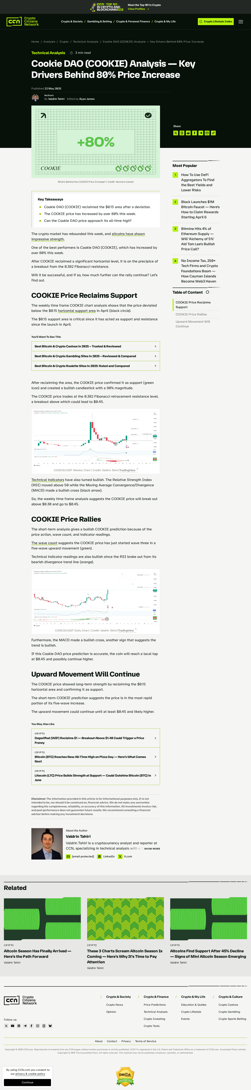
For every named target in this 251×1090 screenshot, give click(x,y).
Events (185, 1019)
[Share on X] (175, 133)
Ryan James (87, 99)
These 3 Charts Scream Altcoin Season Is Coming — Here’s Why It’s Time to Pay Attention (124, 956)
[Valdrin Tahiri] (47, 844)
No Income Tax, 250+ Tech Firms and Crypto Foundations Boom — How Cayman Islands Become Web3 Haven (199, 271)
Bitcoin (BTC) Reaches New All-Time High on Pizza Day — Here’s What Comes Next (90, 759)
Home (35, 41)
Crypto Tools (151, 1026)
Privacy (126, 1041)
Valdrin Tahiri (56, 99)
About (99, 1041)
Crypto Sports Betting (232, 1019)
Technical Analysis (85, 41)
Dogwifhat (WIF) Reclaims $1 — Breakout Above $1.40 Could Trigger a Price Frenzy (89, 740)
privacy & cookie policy (30, 1073)
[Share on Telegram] (200, 133)
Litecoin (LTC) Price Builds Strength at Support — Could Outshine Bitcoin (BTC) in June (93, 778)
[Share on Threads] (182, 133)
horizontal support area (77, 311)
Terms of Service (145, 1041)
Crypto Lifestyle (191, 1012)
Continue (27, 1082)
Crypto (64, 41)
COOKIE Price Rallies (191, 314)
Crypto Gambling (229, 1012)
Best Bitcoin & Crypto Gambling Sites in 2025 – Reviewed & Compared (85, 356)
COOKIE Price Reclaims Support (193, 305)
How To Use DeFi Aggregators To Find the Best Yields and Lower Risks (197, 182)
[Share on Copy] (213, 133)
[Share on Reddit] (188, 133)
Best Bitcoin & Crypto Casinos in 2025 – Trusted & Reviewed (78, 346)
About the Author (76, 830)
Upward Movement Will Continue (193, 324)
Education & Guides (193, 1004)
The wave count (44, 543)
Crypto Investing (154, 1019)
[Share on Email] (207, 133)
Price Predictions (155, 1004)
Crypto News (114, 1004)
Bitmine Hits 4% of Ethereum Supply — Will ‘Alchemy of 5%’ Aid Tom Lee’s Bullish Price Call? (198, 239)
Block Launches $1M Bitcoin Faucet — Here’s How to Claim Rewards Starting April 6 (200, 209)
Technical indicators (47, 480)
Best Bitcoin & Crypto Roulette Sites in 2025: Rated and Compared (82, 366)
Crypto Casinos (228, 1004)
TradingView (128, 470)
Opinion (111, 1012)
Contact (112, 1041)
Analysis (49, 41)
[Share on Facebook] (194, 133)
